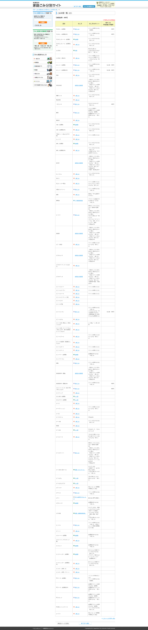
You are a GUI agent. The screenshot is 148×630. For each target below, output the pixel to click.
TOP (34, 9)
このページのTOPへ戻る (109, 618)
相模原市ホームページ (48, 628)
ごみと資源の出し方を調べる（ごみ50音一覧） (47, 9)
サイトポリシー (37, 628)
